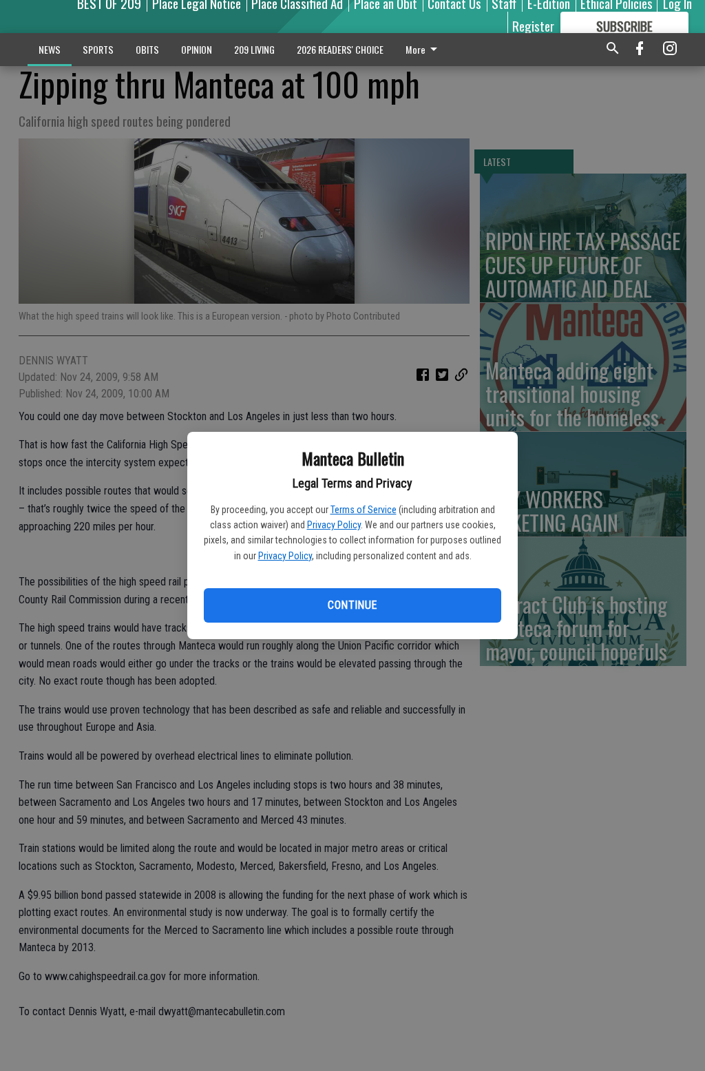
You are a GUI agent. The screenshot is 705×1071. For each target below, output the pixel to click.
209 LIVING (254, 49)
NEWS (50, 49)
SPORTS (98, 49)
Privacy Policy (334, 524)
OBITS (147, 49)
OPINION (196, 49)
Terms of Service (363, 509)
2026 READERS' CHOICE (340, 49)
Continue (352, 605)
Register (533, 25)
